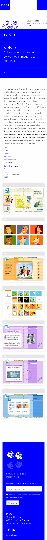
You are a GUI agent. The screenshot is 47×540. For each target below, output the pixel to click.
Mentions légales (11, 535)
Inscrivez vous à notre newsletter (21, 483)
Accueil (29, 20)
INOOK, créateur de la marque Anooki (16, 475)
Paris (5, 72)
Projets (37, 20)
